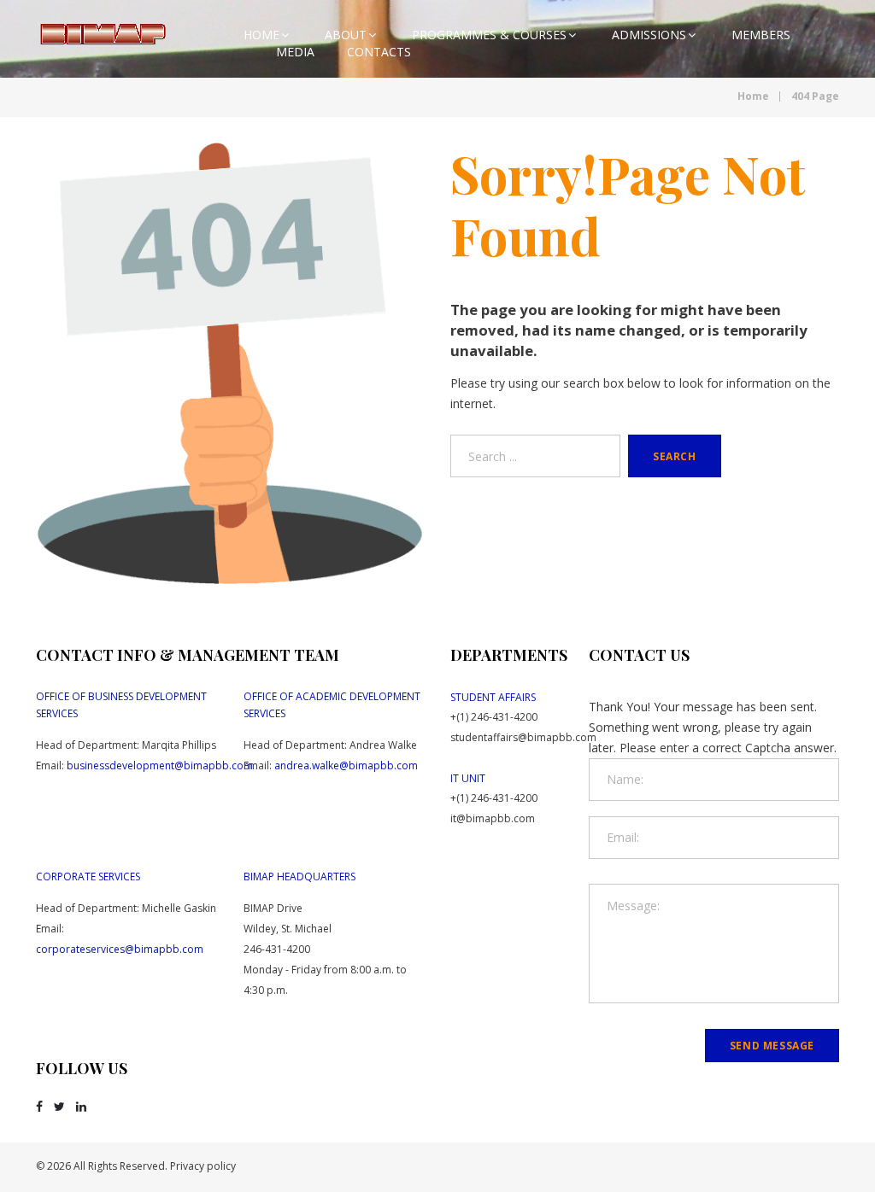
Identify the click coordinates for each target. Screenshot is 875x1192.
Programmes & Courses (489, 34)
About (346, 34)
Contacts (379, 52)
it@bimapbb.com (492, 818)
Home (261, 34)
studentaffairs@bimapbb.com (523, 737)
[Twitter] (59, 1106)
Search (674, 456)
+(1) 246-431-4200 (493, 717)
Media (295, 52)
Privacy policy (203, 1166)
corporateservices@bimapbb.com (119, 949)
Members (760, 34)
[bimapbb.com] (102, 34)
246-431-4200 (277, 949)
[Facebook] (39, 1106)
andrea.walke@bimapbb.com (346, 765)
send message (772, 1045)
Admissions (649, 34)
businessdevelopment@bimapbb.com (160, 765)
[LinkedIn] (81, 1106)
